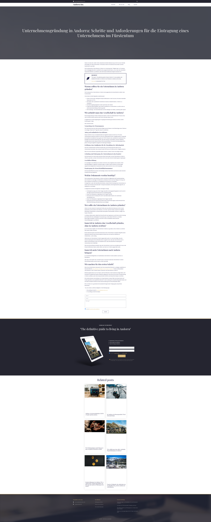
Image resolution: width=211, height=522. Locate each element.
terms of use (124, 353)
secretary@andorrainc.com (102, 290)
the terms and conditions (94, 309)
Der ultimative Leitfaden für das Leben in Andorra (103, 268)
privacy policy (116, 353)
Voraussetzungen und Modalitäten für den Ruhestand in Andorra (127, 503)
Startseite (113, 4)
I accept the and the (118, 353)
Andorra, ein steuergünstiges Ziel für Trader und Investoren (94, 414)
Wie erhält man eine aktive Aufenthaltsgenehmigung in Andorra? (116, 450)
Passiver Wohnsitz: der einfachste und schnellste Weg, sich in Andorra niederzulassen (116, 486)
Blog (129, 4)
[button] (137, 1)
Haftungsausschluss (99, 502)
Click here (94, 81)
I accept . (93, 309)
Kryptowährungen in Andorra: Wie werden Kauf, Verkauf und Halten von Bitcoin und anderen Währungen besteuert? (94, 484)
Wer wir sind (121, 4)
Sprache (135, 4)
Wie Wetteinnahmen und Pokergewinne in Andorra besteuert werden (94, 448)
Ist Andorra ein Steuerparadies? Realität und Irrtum (116, 415)
